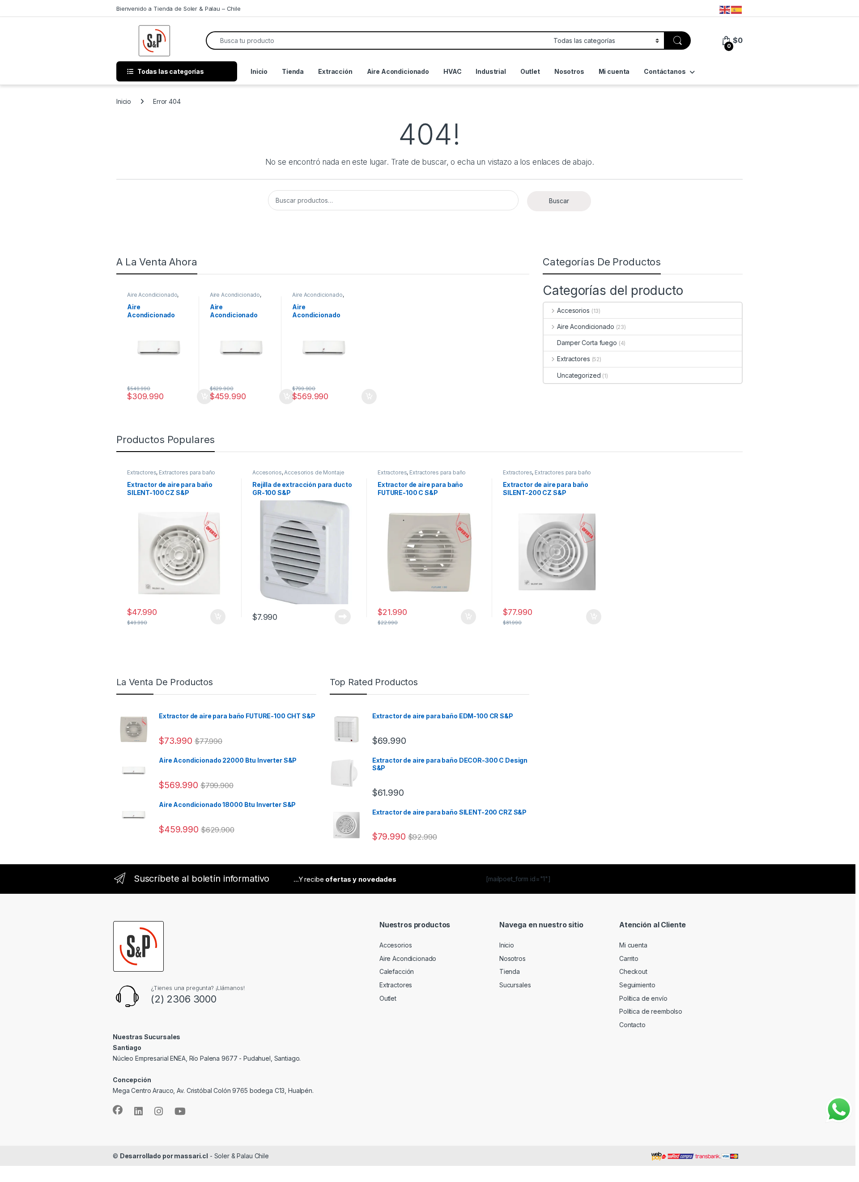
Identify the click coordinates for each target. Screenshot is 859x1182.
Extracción (335, 71)
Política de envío (643, 998)
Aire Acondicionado (398, 71)
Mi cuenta (614, 71)
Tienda (293, 71)
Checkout (633, 971)
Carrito (628, 958)
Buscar (559, 201)
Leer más (329, 617)
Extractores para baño (187, 472)
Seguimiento (637, 985)
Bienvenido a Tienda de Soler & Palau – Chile (178, 8)
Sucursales (515, 985)
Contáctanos (664, 71)
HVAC (452, 71)
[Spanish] (737, 9)
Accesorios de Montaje (314, 472)
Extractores (573, 359)
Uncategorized (578, 375)
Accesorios (573, 310)
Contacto (632, 1024)
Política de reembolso (650, 1011)
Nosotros (569, 71)
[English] (725, 9)
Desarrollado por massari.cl (164, 1156)
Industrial (491, 71)
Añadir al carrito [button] (190, 396)
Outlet (530, 71)
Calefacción (396, 971)
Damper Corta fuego (587, 342)
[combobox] (377, 40)
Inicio (259, 71)
